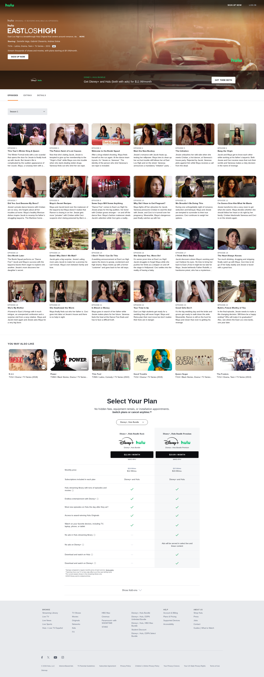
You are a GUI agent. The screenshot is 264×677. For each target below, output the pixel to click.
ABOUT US (198, 610)
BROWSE (46, 610)
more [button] (82, 37)
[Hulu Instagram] (62, 657)
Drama (24, 46)
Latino (17, 46)
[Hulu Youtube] (57, 657)
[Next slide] (256, 359)
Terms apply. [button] (110, 570)
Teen (30, 46)
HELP (165, 610)
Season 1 (14, 111)
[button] (13, 95)
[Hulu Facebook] (44, 657)
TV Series (39, 46)
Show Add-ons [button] (129, 590)
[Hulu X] (50, 657)
